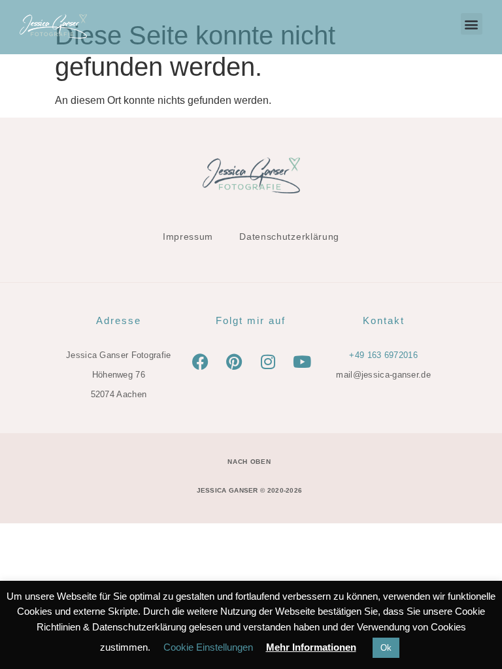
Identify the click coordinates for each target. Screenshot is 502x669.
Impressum (188, 236)
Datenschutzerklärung (289, 236)
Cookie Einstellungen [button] (208, 647)
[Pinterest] (234, 362)
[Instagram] (268, 362)
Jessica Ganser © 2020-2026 (250, 490)
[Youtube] (302, 362)
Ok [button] (386, 648)
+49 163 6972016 (383, 355)
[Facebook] (200, 362)
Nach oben (249, 461)
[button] (471, 24)
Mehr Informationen (311, 647)
